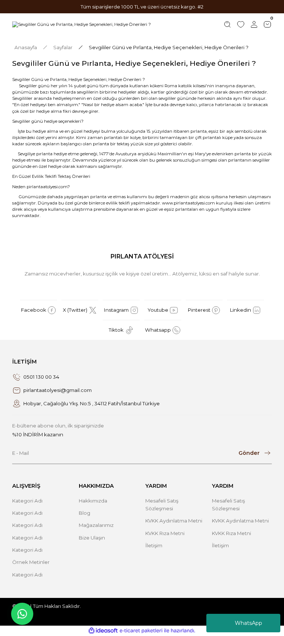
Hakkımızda (93, 501)
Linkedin (240, 310)
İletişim (153, 545)
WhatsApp (248, 623)
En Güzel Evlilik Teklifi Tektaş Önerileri (51, 176)
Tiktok (116, 330)
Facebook (33, 310)
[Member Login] (254, 24)
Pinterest (199, 310)
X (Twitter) (75, 310)
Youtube (158, 310)
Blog (84, 513)
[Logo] (81, 24)
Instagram (116, 310)
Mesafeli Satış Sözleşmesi (161, 504)
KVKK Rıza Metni (165, 533)
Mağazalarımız (96, 525)
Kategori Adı (27, 501)
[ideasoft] (103, 630)
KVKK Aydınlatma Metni (173, 521)
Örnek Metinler (31, 562)
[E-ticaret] (141, 630)
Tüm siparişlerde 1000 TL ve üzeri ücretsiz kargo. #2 (142, 7)
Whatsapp (158, 330)
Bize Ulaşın (92, 538)
